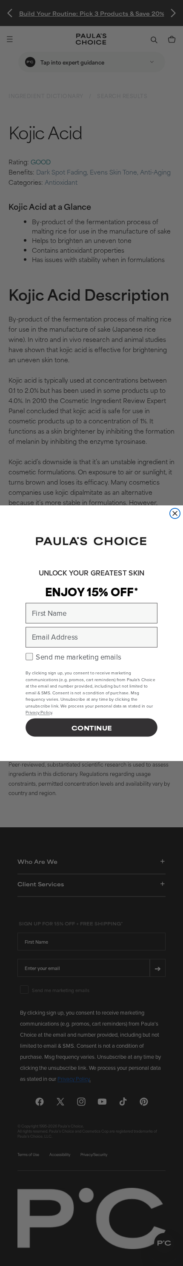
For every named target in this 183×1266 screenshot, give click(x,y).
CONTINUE (91, 727)
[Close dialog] (175, 513)
